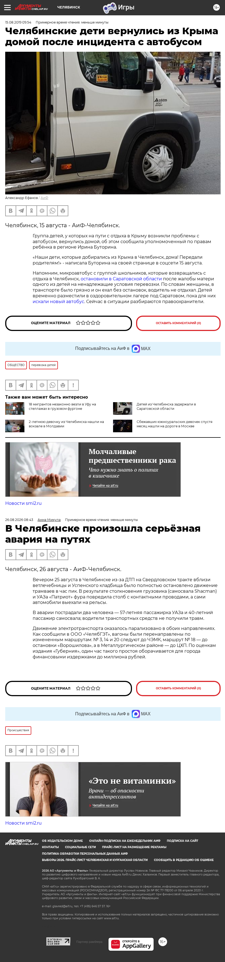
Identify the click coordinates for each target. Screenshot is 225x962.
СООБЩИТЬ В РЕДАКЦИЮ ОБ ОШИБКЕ (184, 860)
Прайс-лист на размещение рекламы (134, 847)
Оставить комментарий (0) (178, 323)
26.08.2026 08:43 (19, 520)
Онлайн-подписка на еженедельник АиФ (125, 841)
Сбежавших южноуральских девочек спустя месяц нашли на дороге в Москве (174, 424)
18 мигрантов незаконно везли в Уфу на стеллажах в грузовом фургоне (62, 406)
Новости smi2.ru (23, 503)
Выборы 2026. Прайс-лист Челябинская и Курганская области (95, 860)
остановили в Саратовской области (121, 278)
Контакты (50, 847)
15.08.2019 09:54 (18, 22)
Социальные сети (80, 847)
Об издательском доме (62, 841)
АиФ (44, 198)
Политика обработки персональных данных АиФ (85, 854)
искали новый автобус (58, 301)
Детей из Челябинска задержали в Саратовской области (166, 406)
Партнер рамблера (89, 941)
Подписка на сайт (182, 841)
